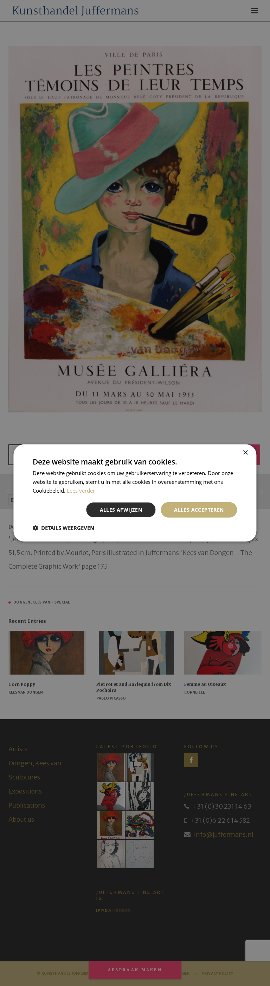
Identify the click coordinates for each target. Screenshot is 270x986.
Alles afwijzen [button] (121, 509)
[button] (63, 528)
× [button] (245, 452)
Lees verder (81, 490)
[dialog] (135, 493)
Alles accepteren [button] (199, 509)
